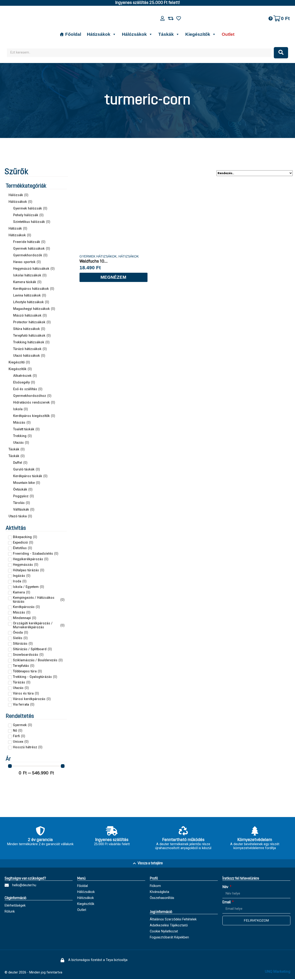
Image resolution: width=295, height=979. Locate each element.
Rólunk (10, 911)
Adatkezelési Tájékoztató (169, 925)
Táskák (166, 34)
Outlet (228, 34)
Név (225, 887)
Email (226, 902)
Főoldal (73, 34)
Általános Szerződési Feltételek (173, 919)
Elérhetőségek (15, 905)
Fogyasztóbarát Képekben (169, 937)
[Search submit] (281, 52)
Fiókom (155, 886)
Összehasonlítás (162, 898)
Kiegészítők (197, 34)
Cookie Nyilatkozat (164, 931)
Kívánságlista (159, 892)
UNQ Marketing (277, 971)
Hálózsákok (134, 34)
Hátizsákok (98, 34)
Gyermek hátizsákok (98, 256)
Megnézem (113, 277)
